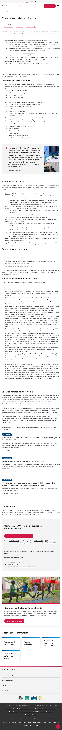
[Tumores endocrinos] (31, 643)
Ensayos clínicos (8, 27)
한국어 (19, 722)
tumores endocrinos (28, 53)
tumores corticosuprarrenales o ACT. (30, 337)
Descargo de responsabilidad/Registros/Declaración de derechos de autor (38, 709)
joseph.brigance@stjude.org (27, 566)
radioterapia (10, 219)
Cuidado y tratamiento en (13, 6)
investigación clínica (30, 427)
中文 (9, 722)
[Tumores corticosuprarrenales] (11, 643)
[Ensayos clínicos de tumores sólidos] (11, 656)
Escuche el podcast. (15, 170)
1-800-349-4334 (51, 543)
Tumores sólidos (6, 11)
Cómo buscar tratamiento (14, 621)
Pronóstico (36, 24)
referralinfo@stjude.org (22, 543)
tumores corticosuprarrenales (38, 40)
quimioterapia (11, 206)
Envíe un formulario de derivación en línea (19, 536)
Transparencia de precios (31, 714)
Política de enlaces (13, 712)
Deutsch (45, 722)
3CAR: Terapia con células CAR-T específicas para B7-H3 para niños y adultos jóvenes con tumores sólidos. (31, 439)
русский (29, 722)
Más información (31, 27)
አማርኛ (30, 725)
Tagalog (24, 722)
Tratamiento (26, 24)
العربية (34, 722)
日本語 (49, 722)
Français (39, 722)
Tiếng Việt (14, 722)
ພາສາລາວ (36, 725)
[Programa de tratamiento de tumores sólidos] (51, 643)
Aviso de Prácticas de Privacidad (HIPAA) (29, 712)
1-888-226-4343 (14, 541)
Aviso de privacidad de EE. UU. (13, 709)
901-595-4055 (38, 541)
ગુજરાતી (26, 725)
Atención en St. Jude (47, 24)
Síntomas (17, 24)
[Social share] (58, 726)
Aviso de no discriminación (47, 712)
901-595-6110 (17, 562)
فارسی (54, 722)
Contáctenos (19, 27)
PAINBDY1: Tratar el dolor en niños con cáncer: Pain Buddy (22, 461)
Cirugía (7, 194)
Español (5, 722)
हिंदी (58, 722)
